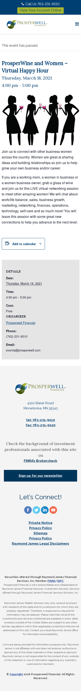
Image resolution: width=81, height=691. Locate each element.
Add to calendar (24, 244)
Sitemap (40, 533)
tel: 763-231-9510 (40, 420)
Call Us (42, 4)
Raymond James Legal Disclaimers (40, 544)
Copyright (16, 674)
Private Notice (40, 523)
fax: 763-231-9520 (41, 425)
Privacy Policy (40, 528)
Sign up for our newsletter (40, 476)
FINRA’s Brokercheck (40, 461)
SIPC (60, 580)
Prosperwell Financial (20, 323)
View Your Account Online (40, 10)
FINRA (52, 580)
